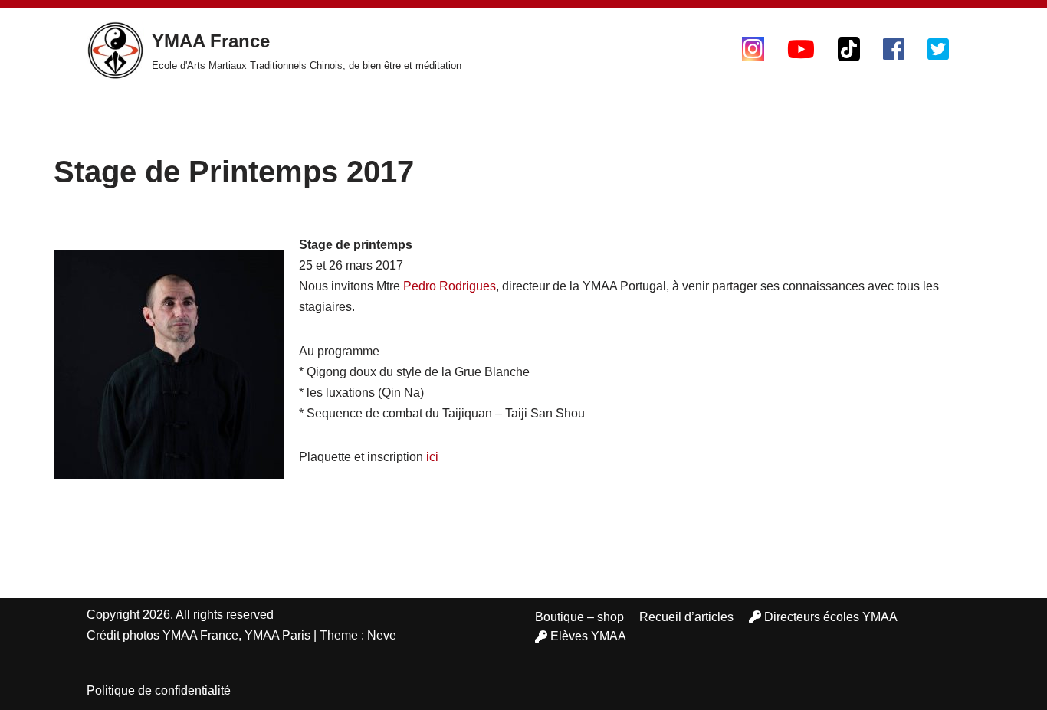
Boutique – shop (579, 616)
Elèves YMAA (588, 636)
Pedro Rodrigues (449, 286)
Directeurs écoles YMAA (831, 616)
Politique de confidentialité (159, 690)
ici (432, 456)
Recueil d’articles (686, 616)
